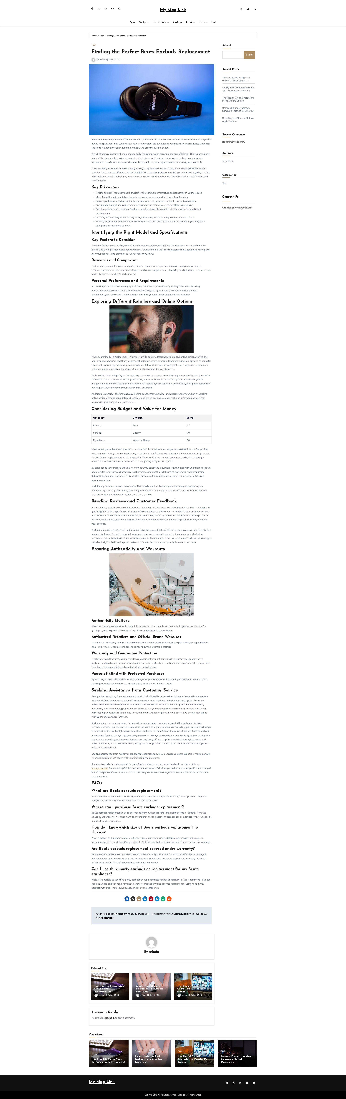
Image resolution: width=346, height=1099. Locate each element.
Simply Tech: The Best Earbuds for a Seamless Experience (149, 989)
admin (102, 60)
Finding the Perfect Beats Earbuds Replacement (151, 52)
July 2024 (227, 161)
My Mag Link (173, 10)
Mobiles (190, 22)
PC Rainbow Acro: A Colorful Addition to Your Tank (179, 914)
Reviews (203, 22)
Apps (132, 22)
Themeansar (194, 1095)
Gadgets (144, 22)
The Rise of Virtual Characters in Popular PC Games (192, 989)
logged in (110, 1018)
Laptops (177, 22)
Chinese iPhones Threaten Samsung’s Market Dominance (236, 1059)
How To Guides (160, 22)
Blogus (181, 1095)
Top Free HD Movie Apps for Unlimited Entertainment (109, 989)
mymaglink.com (100, 768)
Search (227, 45)
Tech (213, 22)
